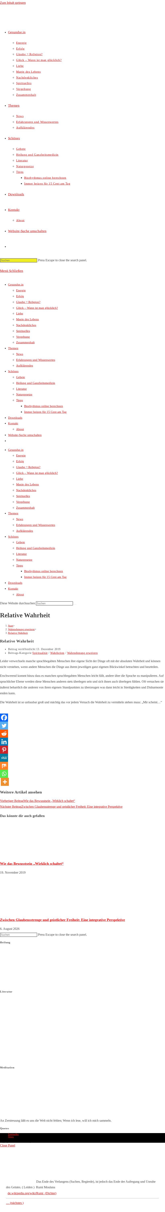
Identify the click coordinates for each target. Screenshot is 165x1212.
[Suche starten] (75, 604)
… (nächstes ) (15, 1203)
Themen (13, 348)
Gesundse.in (16, 284)
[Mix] (4, 766)
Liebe (19, 313)
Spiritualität (39, 653)
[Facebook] (4, 718)
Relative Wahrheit (18, 632)
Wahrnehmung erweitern (82, 653)
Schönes (13, 371)
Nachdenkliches (26, 325)
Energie (21, 290)
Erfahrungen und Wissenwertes (35, 359)
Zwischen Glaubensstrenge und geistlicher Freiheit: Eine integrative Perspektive (62, 920)
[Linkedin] (4, 742)
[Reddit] (4, 734)
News (19, 354)
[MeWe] (4, 758)
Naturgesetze (24, 394)
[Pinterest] (4, 750)
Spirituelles (23, 331)
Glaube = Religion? (28, 302)
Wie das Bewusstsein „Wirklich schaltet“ (32, 864)
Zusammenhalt (25, 342)
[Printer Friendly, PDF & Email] (82, 711)
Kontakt (13, 423)
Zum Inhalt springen (13, 2)
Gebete (20, 377)
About (20, 429)
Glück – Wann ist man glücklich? (37, 307)
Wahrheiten (57, 653)
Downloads (15, 417)
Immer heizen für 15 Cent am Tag (45, 412)
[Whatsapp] (4, 774)
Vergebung (23, 336)
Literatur (21, 388)
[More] (5, 782)
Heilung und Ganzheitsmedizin (35, 383)
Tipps (19, 400)
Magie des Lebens (27, 319)
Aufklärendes (24, 365)
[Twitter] (4, 726)
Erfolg (20, 296)
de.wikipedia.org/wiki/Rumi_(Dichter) (32, 1193)
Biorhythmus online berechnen (43, 406)
